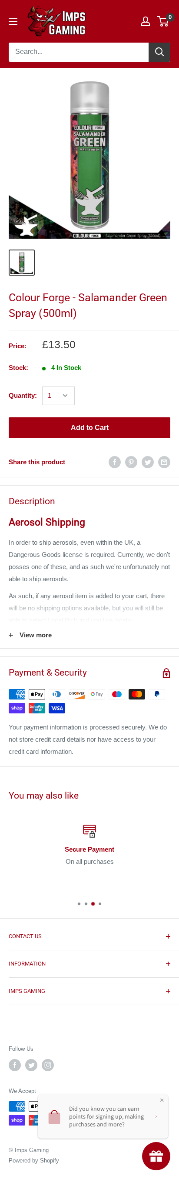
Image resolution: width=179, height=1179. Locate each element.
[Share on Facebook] (115, 462)
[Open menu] (13, 21)
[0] (163, 21)
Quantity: (23, 395)
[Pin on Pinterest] (131, 462)
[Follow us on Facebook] (15, 1065)
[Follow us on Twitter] (31, 1065)
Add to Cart (90, 427)
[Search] (159, 52)
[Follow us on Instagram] (48, 1065)
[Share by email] (164, 462)
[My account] (145, 21)
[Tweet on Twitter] (148, 462)
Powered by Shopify (34, 1160)
